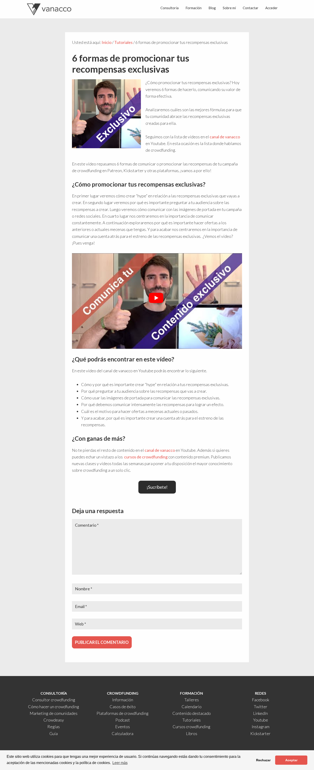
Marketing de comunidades (53, 713)
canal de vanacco (225, 136)
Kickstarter (260, 733)
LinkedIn (260, 713)
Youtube (260, 719)
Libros (191, 733)
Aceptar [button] (291, 760)
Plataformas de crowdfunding (122, 713)
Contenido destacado (191, 713)
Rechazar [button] (263, 760)
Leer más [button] (120, 763)
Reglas (53, 726)
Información (122, 699)
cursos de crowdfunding (146, 456)
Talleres (191, 699)
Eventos (122, 726)
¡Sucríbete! (157, 487)
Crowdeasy (53, 719)
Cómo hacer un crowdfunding (53, 706)
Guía (53, 733)
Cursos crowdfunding (191, 726)
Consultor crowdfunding (53, 699)
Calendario (192, 706)
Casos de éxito (123, 706)
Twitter (260, 706)
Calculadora (122, 733)
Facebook (260, 699)
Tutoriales (191, 719)
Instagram (260, 726)
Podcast (122, 719)
